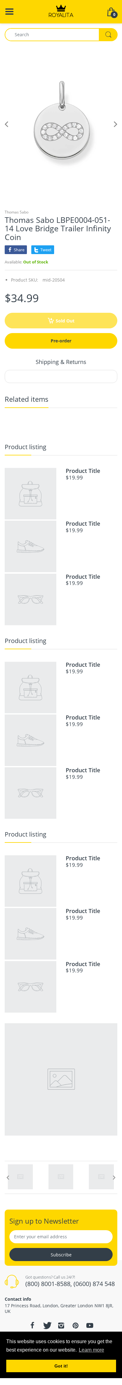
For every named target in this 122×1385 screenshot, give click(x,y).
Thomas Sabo (16, 212)
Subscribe (61, 1255)
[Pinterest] (75, 1325)
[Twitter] (46, 1325)
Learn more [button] (91, 1350)
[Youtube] (89, 1325)
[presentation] (8, 1177)
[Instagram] (61, 1325)
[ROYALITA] (61, 11)
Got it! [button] (61, 1365)
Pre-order (61, 341)
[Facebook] (32, 1325)
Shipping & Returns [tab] (61, 362)
